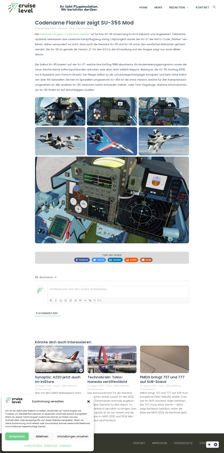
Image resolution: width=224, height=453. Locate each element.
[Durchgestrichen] (65, 300)
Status (204, 443)
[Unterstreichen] (60, 300)
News (158, 7)
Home (143, 7)
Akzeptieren (17, 436)
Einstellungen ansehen (72, 436)
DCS (71, 28)
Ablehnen (42, 436)
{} (94, 300)
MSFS (64, 386)
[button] (88, 401)
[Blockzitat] (80, 300)
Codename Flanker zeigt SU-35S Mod (84, 22)
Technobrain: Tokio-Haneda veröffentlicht (107, 379)
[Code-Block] (85, 300)
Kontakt (202, 7)
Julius (161, 385)
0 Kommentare (84, 28)
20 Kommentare (95, 389)
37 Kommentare (148, 389)
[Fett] (50, 300)
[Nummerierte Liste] (70, 300)
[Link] (90, 300)
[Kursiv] (55, 300)
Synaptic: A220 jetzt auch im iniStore (57, 379)
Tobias (56, 385)
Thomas (62, 28)
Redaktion (177, 7)
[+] (100, 300)
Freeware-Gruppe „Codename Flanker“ (65, 34)
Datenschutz (51, 445)
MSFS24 (72, 386)
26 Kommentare (43, 389)
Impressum (65, 445)
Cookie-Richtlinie (33, 445)
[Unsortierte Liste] (75, 300)
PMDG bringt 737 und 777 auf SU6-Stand (162, 379)
